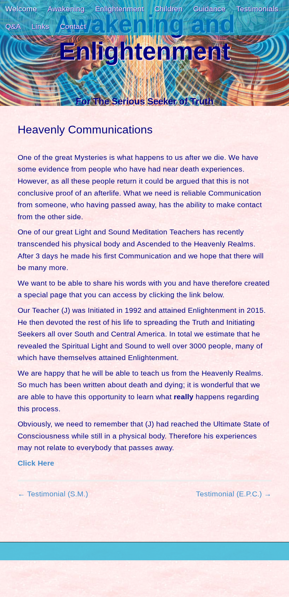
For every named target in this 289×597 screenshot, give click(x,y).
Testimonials (257, 9)
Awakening (66, 9)
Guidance (209, 9)
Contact (73, 26)
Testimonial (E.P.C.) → (233, 494)
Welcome (21, 9)
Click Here (36, 463)
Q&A (13, 26)
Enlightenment (119, 9)
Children (168, 9)
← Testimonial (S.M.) (53, 494)
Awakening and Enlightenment (144, 38)
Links (40, 26)
